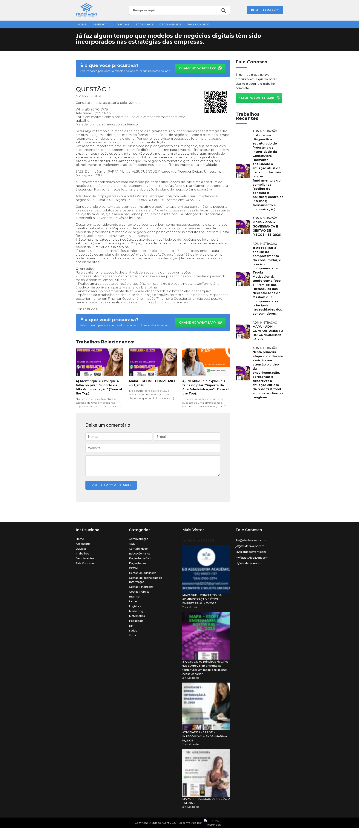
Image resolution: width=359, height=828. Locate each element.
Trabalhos (144, 24)
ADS (132, 544)
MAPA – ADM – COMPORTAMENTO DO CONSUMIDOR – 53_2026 (268, 333)
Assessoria (101, 24)
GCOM (133, 568)
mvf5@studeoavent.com (252, 557)
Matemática (137, 616)
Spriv (132, 635)
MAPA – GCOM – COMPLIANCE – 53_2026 (152, 383)
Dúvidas (122, 24)
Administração (138, 539)
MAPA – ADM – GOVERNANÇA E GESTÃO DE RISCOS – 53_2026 (267, 228)
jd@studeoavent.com (250, 546)
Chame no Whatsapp (198, 68)
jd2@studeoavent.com (251, 552)
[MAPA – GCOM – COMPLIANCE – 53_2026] (153, 362)
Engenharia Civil (140, 558)
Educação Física (139, 553)
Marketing (136, 611)
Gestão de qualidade (142, 573)
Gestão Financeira (141, 587)
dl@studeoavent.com (250, 563)
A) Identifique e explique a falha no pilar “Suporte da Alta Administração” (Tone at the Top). (99, 387)
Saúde (133, 630)
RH (131, 625)
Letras (133, 601)
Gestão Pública (139, 591)
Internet (134, 596)
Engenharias (137, 563)
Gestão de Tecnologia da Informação (145, 580)
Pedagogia (136, 621)
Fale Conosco (266, 10)
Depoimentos (170, 24)
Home (82, 24)
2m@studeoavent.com (251, 540)
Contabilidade (138, 548)
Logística (135, 606)
